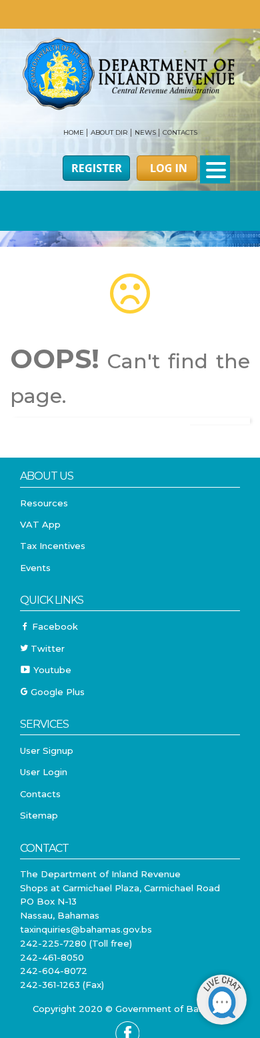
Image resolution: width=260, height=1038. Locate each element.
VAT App (40, 524)
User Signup (46, 750)
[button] (215, 169)
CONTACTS (180, 132)
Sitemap (39, 815)
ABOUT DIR (109, 132)
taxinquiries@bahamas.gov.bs (86, 929)
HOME (73, 132)
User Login (43, 771)
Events (35, 567)
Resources (44, 503)
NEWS (145, 132)
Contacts (40, 794)
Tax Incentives (52, 545)
